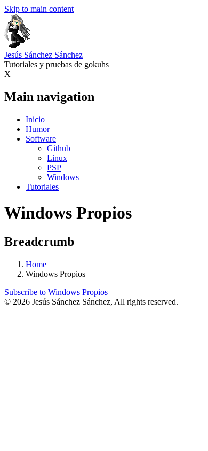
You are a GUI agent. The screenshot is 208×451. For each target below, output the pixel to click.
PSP (54, 167)
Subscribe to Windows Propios (56, 292)
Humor (38, 129)
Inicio (35, 119)
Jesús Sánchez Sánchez (43, 54)
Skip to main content (39, 8)
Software (41, 138)
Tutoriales (42, 186)
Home (36, 264)
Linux (57, 157)
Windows (63, 177)
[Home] (17, 45)
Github (58, 148)
